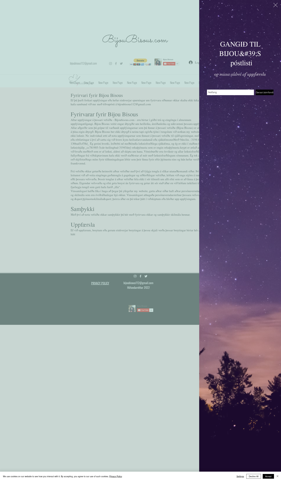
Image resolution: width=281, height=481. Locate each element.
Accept (268, 476)
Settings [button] (240, 476)
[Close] (277, 476)
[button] (275, 5)
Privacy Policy (115, 476)
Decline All (253, 476)
